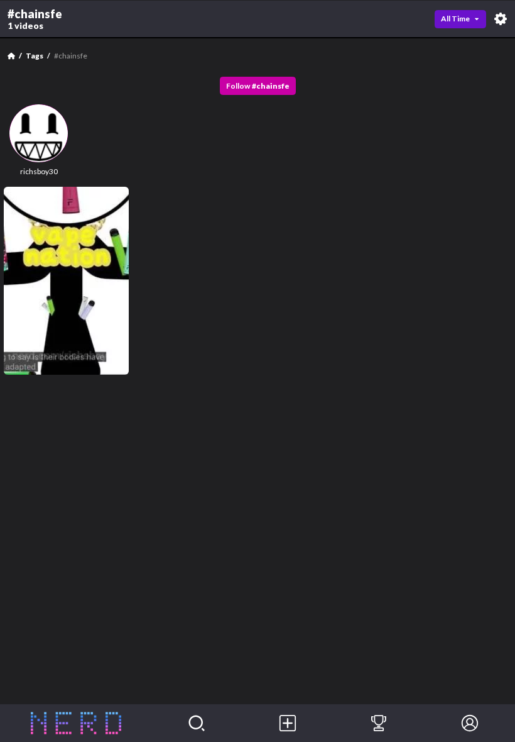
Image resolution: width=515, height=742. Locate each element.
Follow (258, 86)
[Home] (11, 56)
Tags (34, 55)
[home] (75, 723)
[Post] (287, 723)
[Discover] (196, 723)
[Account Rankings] (379, 723)
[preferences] (500, 19)
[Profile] (469, 723)
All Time (455, 18)
